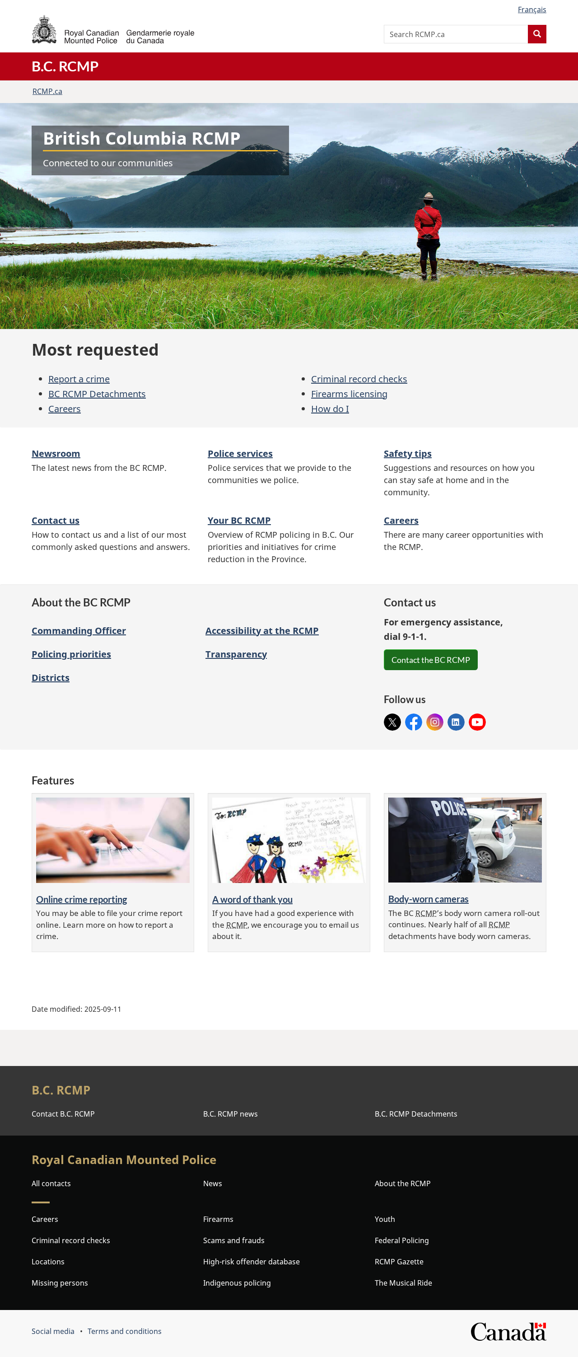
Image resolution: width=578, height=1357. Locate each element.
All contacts (51, 1183)
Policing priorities (71, 654)
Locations (48, 1262)
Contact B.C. (63, 1114)
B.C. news (230, 1114)
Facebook (413, 719)
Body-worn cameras (428, 898)
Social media (53, 1331)
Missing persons (60, 1283)
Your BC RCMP (239, 520)
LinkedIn (456, 719)
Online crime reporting (81, 899)
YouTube (477, 719)
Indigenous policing (237, 1283)
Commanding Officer (79, 631)
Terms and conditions (125, 1331)
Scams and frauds (234, 1240)
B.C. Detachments (416, 1114)
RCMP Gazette (399, 1262)
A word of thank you (252, 899)
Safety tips (408, 453)
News (212, 1183)
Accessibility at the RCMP (262, 631)
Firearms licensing (349, 394)
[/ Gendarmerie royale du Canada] (113, 29)
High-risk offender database (251, 1262)
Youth (385, 1219)
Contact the (431, 660)
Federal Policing (402, 1240)
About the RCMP (403, 1183)
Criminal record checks (359, 379)
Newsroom (56, 453)
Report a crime (79, 379)
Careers (64, 409)
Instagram (434, 719)
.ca (47, 91)
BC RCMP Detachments (97, 394)
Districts (51, 677)
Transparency (236, 654)
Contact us (55, 520)
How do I (330, 409)
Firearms (218, 1219)
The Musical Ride (403, 1283)
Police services (240, 453)
